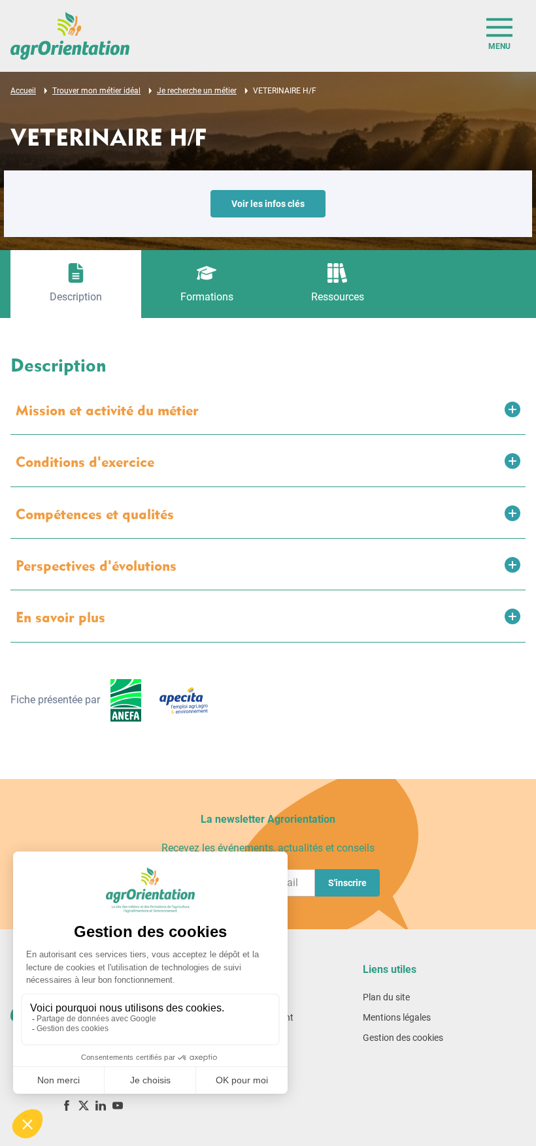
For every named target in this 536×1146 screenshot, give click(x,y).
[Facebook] (66, 1105)
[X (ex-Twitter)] (83, 1105)
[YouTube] (117, 1105)
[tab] (75, 284)
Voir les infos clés (268, 204)
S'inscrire (347, 883)
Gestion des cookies (403, 1037)
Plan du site (386, 997)
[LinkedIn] (100, 1105)
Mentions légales (397, 1017)
